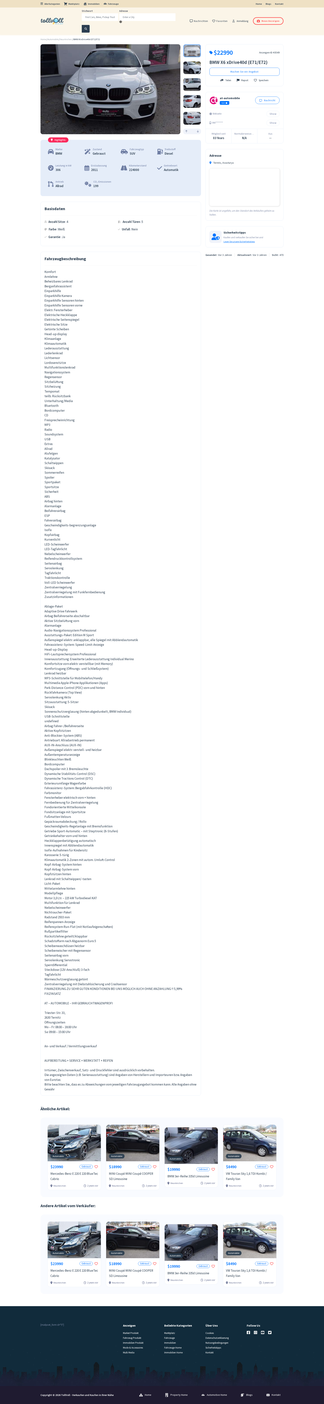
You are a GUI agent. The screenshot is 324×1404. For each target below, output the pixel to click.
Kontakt (279, 3)
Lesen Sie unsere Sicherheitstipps (239, 241)
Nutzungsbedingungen (217, 1342)
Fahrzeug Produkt (132, 1338)
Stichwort (87, 11)
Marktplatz (74, 3)
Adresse (123, 11)
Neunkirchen (66, 39)
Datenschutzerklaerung (217, 1338)
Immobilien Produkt (133, 1342)
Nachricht (269, 100)
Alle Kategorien (52, 3)
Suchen (85, 29)
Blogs (268, 3)
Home (259, 3)
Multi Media (128, 1352)
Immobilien (94, 3)
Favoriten (222, 21)
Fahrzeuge (113, 3)
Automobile (53, 39)
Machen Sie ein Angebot (244, 71)
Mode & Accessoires (133, 1347)
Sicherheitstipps (213, 1347)
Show (273, 113)
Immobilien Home (173, 1352)
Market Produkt (131, 1333)
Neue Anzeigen (271, 20)
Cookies (210, 1333)
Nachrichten (201, 21)
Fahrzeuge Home (173, 1347)
